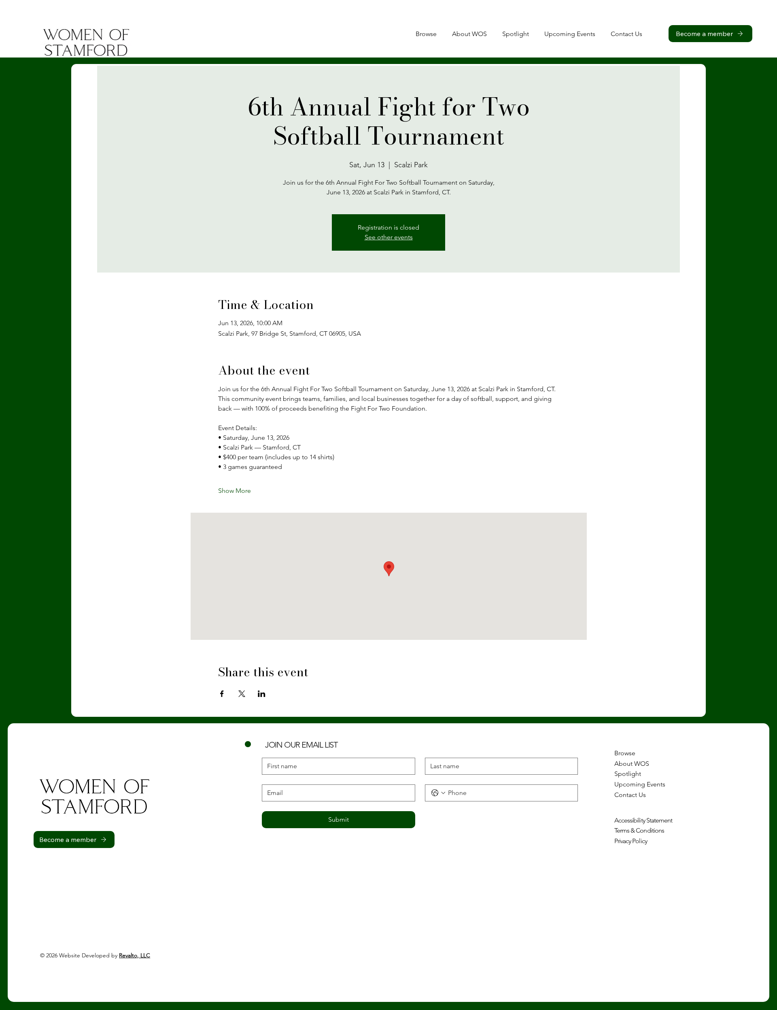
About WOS (631, 763)
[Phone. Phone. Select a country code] (438, 793)
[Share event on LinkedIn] (261, 693)
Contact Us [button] (630, 795)
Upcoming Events (639, 784)
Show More (234, 490)
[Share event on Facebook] (222, 693)
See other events (389, 237)
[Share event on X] (242, 693)
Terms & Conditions (639, 830)
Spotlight (627, 774)
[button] (626, 34)
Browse (624, 753)
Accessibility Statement (643, 820)
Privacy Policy (630, 841)
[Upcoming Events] (695, 784)
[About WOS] (695, 764)
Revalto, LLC (134, 955)
